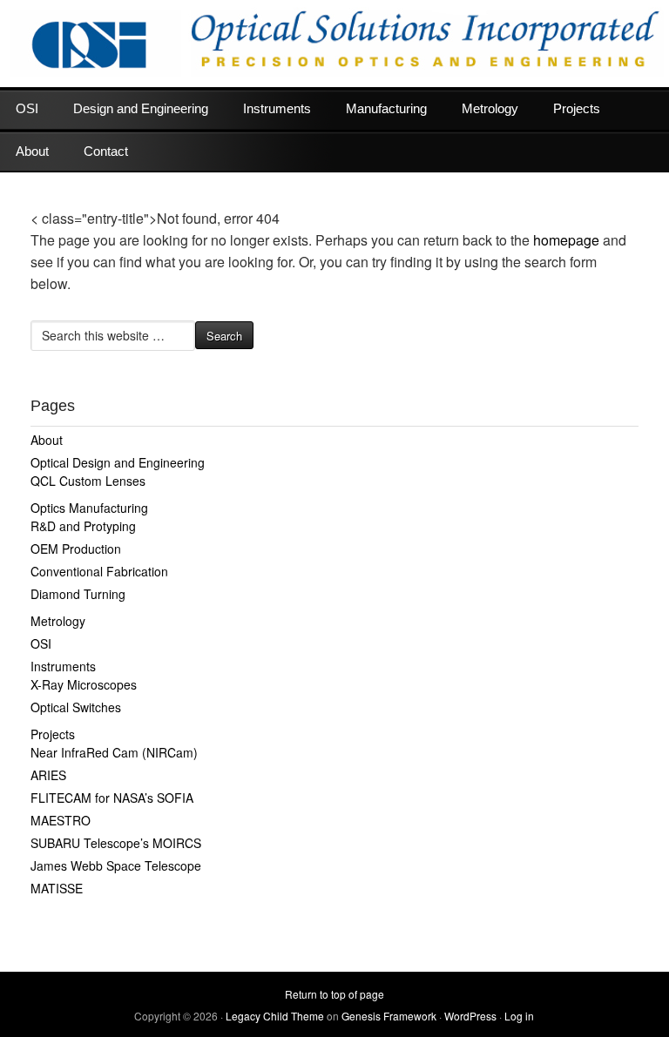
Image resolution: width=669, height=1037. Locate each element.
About (32, 151)
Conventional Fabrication (99, 571)
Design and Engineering (140, 108)
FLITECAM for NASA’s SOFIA (111, 797)
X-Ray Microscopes (83, 684)
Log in (519, 1015)
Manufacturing (386, 108)
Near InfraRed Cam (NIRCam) (114, 752)
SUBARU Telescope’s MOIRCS (115, 843)
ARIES (48, 775)
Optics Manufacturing (89, 507)
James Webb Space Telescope (115, 865)
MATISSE (56, 888)
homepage (566, 240)
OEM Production (75, 548)
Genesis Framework (388, 1015)
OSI (27, 108)
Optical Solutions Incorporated (334, 43)
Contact (106, 151)
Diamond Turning (77, 594)
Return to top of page (334, 993)
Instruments (277, 108)
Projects (576, 108)
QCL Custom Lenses (87, 480)
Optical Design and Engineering (117, 462)
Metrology (490, 108)
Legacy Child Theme (275, 1015)
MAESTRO (60, 820)
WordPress (470, 1015)
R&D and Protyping (83, 526)
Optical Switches (75, 707)
